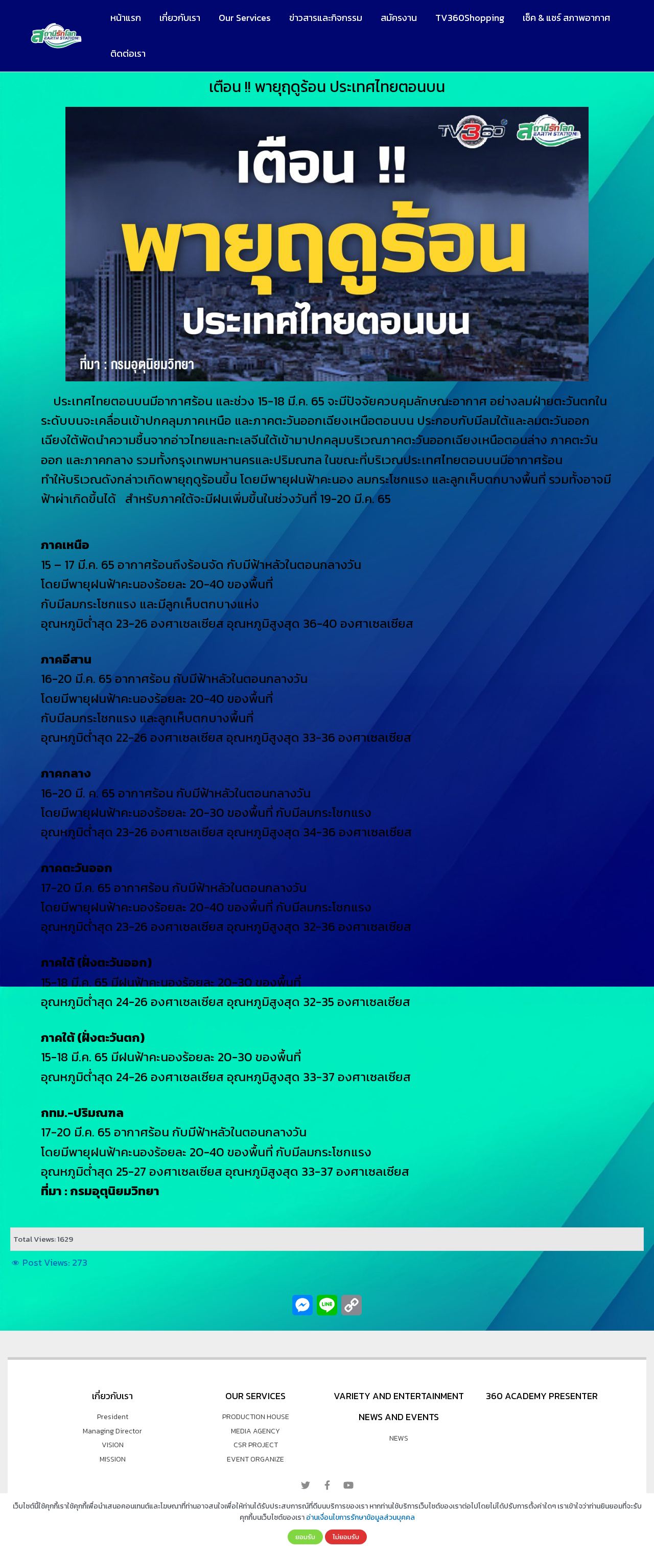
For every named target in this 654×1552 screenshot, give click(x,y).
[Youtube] (348, 1485)
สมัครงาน (399, 18)
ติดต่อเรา (128, 53)
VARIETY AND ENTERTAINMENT (399, 1396)
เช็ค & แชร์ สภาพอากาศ (566, 18)
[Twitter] (305, 1485)
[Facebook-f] (327, 1485)
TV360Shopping (469, 18)
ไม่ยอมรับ (346, 1537)
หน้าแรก (125, 18)
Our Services (245, 18)
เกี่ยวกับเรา (179, 18)
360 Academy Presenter (542, 1396)
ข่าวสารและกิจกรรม (325, 18)
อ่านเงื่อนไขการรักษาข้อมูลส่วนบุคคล (360, 1517)
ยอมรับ (305, 1537)
